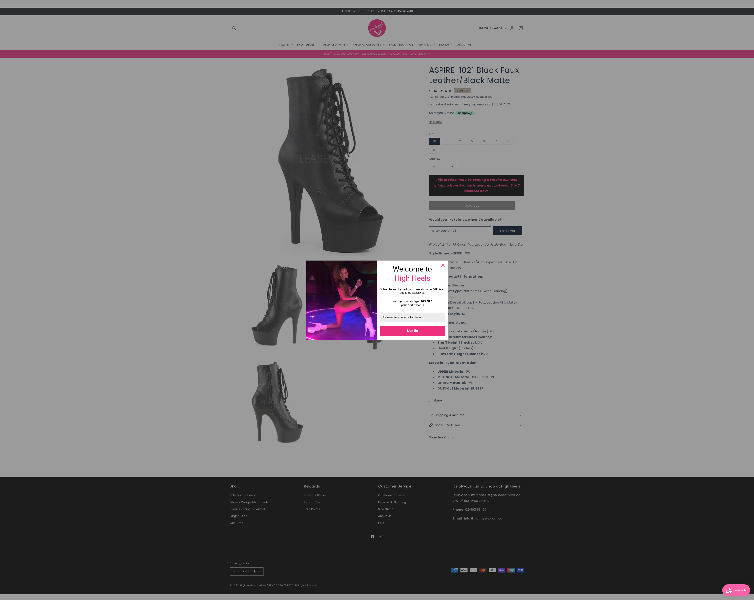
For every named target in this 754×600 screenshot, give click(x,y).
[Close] (443, 265)
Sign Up (412, 331)
